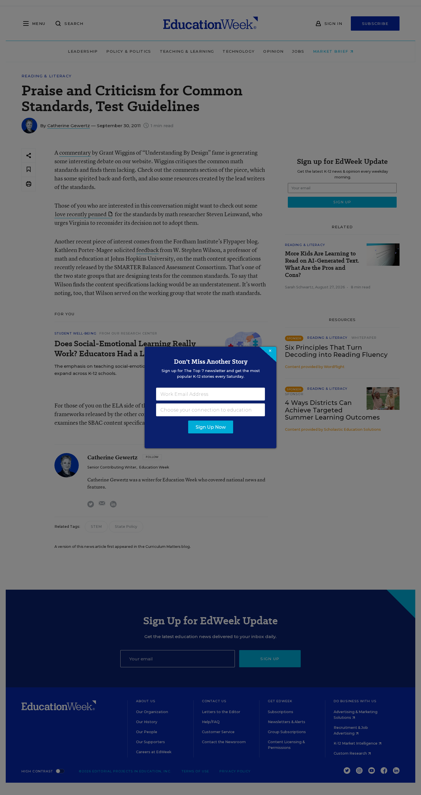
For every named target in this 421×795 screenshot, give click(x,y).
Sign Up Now (211, 427)
